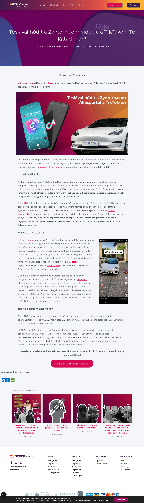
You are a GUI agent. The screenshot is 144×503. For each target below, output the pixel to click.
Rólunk (81, 5)
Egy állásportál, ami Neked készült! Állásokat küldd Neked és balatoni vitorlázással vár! (26, 429)
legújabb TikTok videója (50, 167)
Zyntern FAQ (68, 5)
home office (53, 265)
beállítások (74, 501)
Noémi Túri (66, 75)
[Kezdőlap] (36, 46)
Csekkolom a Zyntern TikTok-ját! (72, 363)
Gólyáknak (54, 5)
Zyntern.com (27, 83)
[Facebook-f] (11, 462)
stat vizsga (72, 262)
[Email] (13, 378)
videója (49, 83)
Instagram (82, 279)
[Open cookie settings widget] (4, 494)
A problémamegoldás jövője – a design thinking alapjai (56, 427)
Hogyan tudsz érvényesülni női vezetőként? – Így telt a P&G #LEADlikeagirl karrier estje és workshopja (117, 429)
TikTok (27, 203)
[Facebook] (4, 378)
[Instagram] (20, 462)
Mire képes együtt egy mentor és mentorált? (87, 426)
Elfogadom (121, 499)
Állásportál (41, 5)
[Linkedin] (8, 378)
